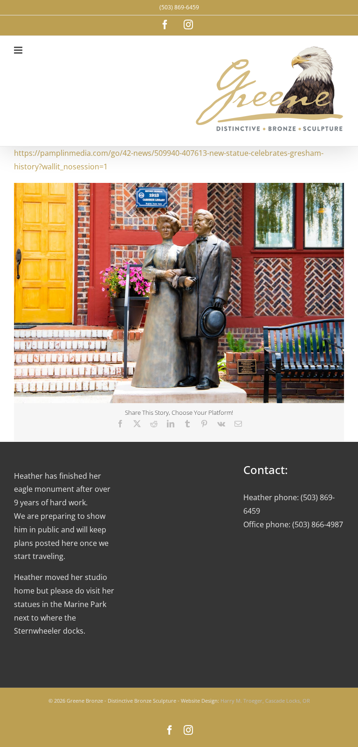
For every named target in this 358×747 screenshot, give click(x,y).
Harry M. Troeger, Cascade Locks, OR (265, 700)
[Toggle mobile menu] (19, 50)
